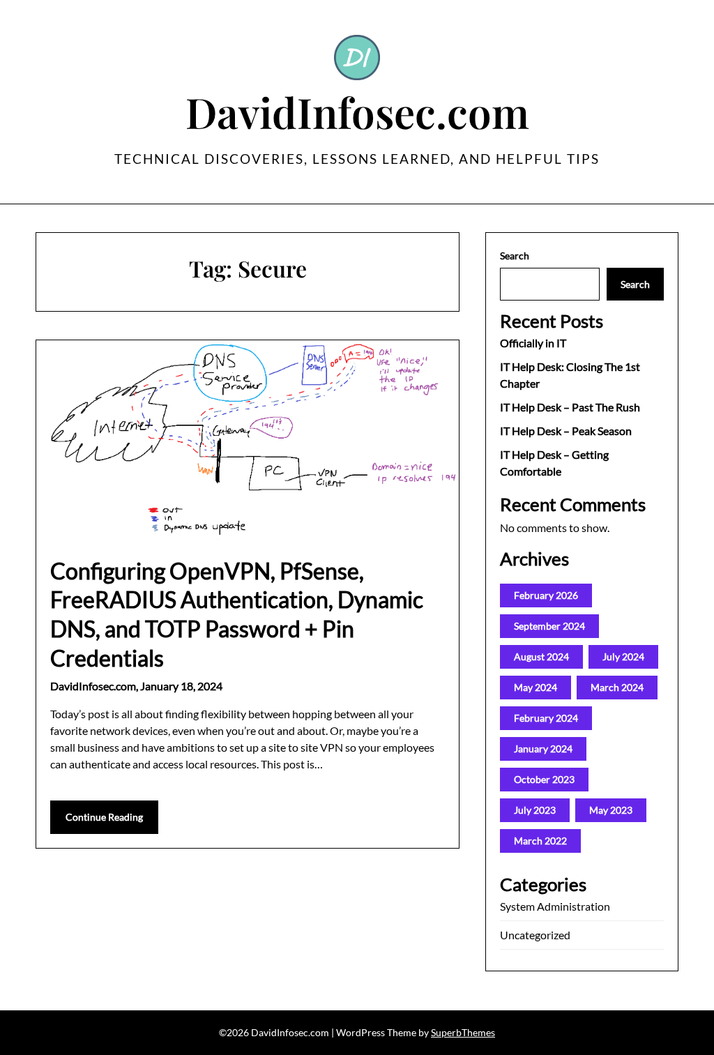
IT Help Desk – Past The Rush (570, 406)
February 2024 (546, 718)
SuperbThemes (463, 1032)
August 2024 (541, 656)
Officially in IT (533, 342)
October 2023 (544, 779)
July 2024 (623, 656)
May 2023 (610, 810)
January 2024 (543, 748)
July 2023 (535, 810)
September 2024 (549, 626)
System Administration (555, 906)
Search (514, 255)
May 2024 (535, 687)
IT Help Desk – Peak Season (566, 430)
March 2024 (617, 687)
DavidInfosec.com (357, 111)
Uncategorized (535, 934)
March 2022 (540, 841)
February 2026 (546, 595)
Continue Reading (104, 817)
